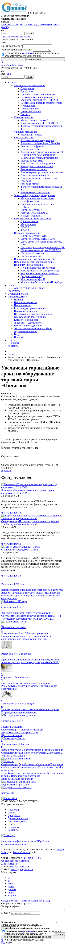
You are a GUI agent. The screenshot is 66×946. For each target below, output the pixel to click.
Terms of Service (21, 852)
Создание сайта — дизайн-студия (25, 900)
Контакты (13, 830)
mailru (11, 883)
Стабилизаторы (9, 764)
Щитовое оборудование (34, 773)
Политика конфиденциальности (18, 841)
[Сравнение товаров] (2, 30)
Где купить (14, 815)
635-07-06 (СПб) (31, 24)
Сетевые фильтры (28, 767)
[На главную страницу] (14, 13)
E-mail (5, 912)
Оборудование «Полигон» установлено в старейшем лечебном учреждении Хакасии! (30, 523)
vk (9, 877)
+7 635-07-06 (31, 857)
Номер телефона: (11, 46)
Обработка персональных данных (25, 842)
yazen (11, 886)
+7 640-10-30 (20, 866)
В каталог (6, 470)
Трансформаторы (10, 773)
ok (9, 880)
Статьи (11, 824)
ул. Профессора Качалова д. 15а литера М (15, 862)
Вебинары (13, 827)
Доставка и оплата (18, 818)
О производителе (17, 821)
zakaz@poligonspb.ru (12, 65)
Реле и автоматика (48, 767)
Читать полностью (11, 512)
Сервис (12, 812)
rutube (11, 892)
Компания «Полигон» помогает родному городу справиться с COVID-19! (27, 491)
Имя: (4, 42)
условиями (28, 53)
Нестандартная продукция (25, 776)
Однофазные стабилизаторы (34, 764)
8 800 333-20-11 (9, 24)
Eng (9, 73)
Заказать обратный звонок (15, 36)
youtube (12, 889)
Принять (59, 934)
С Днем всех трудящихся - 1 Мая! (19, 549)
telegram (12, 895)
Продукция (14, 809)
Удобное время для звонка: (16, 49)
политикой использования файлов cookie (26, 936)
